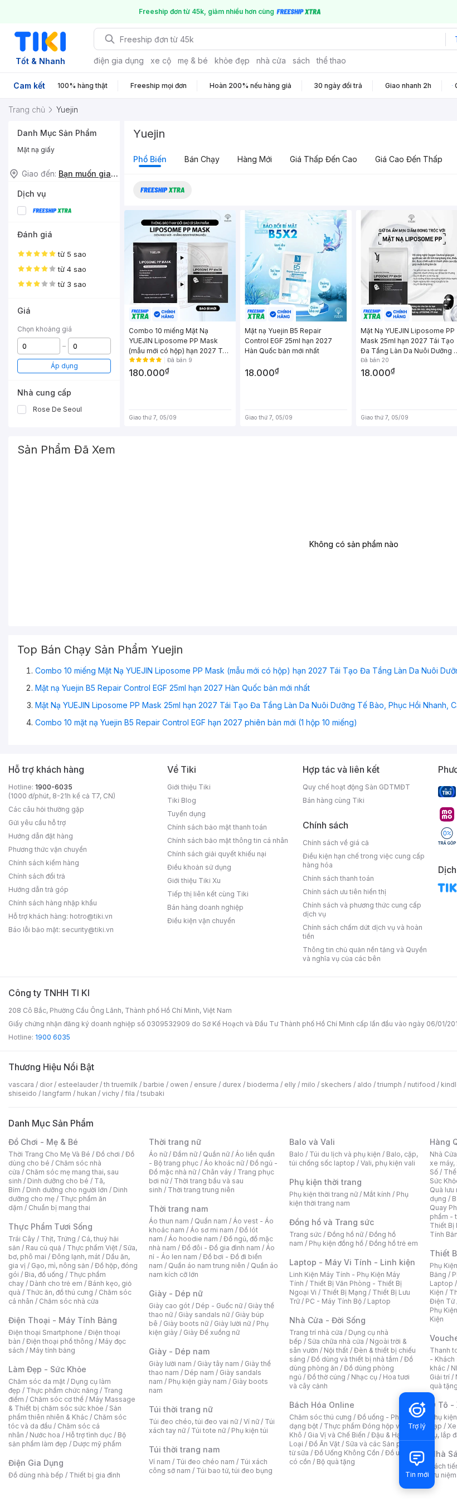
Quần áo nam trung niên (206, 1265)
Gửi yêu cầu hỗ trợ (37, 822)
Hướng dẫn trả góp (38, 889)
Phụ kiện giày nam (197, 1381)
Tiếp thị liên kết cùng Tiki (208, 894)
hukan (86, 1093)
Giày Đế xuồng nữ (211, 1332)
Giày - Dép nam (179, 1351)
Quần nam (211, 1221)
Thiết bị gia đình (94, 1475)
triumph (389, 1084)
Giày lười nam (170, 1363)
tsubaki (152, 1093)
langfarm (56, 1093)
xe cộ (160, 60)
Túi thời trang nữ (181, 1409)
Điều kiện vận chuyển (201, 920)
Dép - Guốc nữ (219, 1305)
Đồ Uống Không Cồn (347, 1453)
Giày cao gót (169, 1305)
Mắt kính (377, 1194)
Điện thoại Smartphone (45, 1332)
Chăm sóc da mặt (36, 1381)
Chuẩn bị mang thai (59, 1207)
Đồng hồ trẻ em (393, 1243)
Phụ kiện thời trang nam (349, 1198)
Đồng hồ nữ (345, 1234)
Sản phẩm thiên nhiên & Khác (64, 1412)
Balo (296, 1154)
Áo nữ (158, 1154)
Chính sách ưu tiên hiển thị (344, 891)
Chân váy (217, 1172)
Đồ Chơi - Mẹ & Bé (43, 1142)
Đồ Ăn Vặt (324, 1444)
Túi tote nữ (208, 1430)
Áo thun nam (169, 1221)
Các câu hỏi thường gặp (46, 809)
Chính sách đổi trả (36, 876)
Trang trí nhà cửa (316, 1332)
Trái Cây (21, 1239)
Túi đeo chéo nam (205, 1461)
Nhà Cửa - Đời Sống (327, 1320)
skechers (336, 1084)
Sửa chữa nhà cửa (336, 1341)
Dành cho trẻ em (56, 1283)
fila (130, 1093)
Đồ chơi (108, 1154)
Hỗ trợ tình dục (89, 1435)
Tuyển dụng (186, 813)
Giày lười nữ (232, 1323)
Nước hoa (45, 1435)
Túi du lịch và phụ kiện (345, 1154)
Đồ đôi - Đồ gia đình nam (221, 1247)
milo (308, 1084)
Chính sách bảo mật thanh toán (217, 827)
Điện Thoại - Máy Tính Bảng (62, 1320)
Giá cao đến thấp (409, 159)
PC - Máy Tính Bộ (333, 1301)
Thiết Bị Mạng (344, 1292)
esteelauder (78, 1084)
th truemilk (121, 1084)
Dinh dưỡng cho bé (58, 1181)
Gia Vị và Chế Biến (337, 1435)
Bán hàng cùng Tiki (333, 800)
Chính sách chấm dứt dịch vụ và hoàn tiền (362, 931)
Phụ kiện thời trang (325, 1182)
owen (179, 1084)
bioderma (263, 1084)
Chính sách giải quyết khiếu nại (216, 854)
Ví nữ (251, 1421)
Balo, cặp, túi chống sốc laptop (353, 1158)
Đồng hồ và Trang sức (331, 1222)
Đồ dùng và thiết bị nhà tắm (354, 1359)
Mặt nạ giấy (36, 149)
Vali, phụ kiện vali (388, 1163)
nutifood (421, 1084)
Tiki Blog (181, 800)
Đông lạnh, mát (76, 1256)
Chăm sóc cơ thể (57, 1399)
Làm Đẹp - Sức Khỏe (47, 1369)
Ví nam (160, 1461)
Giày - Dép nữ (176, 1293)
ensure (205, 1084)
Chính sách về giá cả (336, 842)
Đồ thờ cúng (326, 1377)
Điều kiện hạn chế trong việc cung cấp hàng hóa (364, 860)
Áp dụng (64, 366)
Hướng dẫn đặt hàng (40, 836)
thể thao (331, 60)
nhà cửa (271, 60)
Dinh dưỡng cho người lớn (67, 1190)
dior (46, 1084)
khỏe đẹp (232, 60)
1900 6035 (52, 1037)
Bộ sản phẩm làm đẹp (67, 1439)
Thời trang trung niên (201, 1190)
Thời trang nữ (175, 1142)
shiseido (22, 1093)
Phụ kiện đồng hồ (336, 1243)
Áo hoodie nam (193, 1239)
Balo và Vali (312, 1142)
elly (290, 1084)
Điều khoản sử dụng (199, 867)
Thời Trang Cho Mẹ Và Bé (49, 1154)
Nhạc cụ (364, 1377)
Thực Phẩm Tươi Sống (50, 1226)
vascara (21, 1084)
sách (301, 60)
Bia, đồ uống (44, 1274)
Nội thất (336, 1350)
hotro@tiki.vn (91, 916)
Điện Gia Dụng (36, 1462)
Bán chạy (202, 159)
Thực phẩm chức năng (62, 1390)
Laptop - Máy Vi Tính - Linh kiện (352, 1262)
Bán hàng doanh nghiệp (205, 907)
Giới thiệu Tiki (189, 787)
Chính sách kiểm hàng (43, 863)
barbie (153, 1084)
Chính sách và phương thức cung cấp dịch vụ (362, 909)
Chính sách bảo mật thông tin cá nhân (227, 840)
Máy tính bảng (52, 1350)
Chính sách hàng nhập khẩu (52, 903)
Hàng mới (254, 159)
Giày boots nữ (185, 1323)
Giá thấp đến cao (323, 159)
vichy (110, 1093)
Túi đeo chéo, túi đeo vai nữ (193, 1421)
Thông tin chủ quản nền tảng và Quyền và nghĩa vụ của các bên (365, 954)
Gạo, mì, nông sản (60, 1265)
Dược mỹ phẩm (97, 1444)
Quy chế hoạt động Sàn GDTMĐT (356, 787)
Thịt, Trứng (58, 1239)
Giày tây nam (218, 1363)
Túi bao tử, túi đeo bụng (234, 1470)
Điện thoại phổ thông (59, 1341)
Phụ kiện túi (249, 1430)
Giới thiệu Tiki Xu (194, 880)
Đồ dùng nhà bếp (36, 1475)
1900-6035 (53, 787)
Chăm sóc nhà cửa (69, 1301)
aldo (364, 1084)
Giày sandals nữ (204, 1314)
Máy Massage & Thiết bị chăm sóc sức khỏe (71, 1403)
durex (231, 1084)
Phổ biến (150, 159)
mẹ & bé (193, 60)
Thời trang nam (178, 1208)
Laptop (379, 1301)
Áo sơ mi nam (212, 1230)
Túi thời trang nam (184, 1449)
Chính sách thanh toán (338, 878)
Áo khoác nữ (224, 1163)
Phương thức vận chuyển (47, 849)
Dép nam (199, 1372)
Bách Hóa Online (321, 1405)
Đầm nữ (185, 1154)
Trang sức (305, 1234)
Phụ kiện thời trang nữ (323, 1194)
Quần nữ (216, 1154)
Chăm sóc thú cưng (320, 1417)
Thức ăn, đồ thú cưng (59, 1292)
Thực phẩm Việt (92, 1247)
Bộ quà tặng (336, 1461)
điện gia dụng (119, 60)
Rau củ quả (43, 1247)
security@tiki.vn (88, 929)
